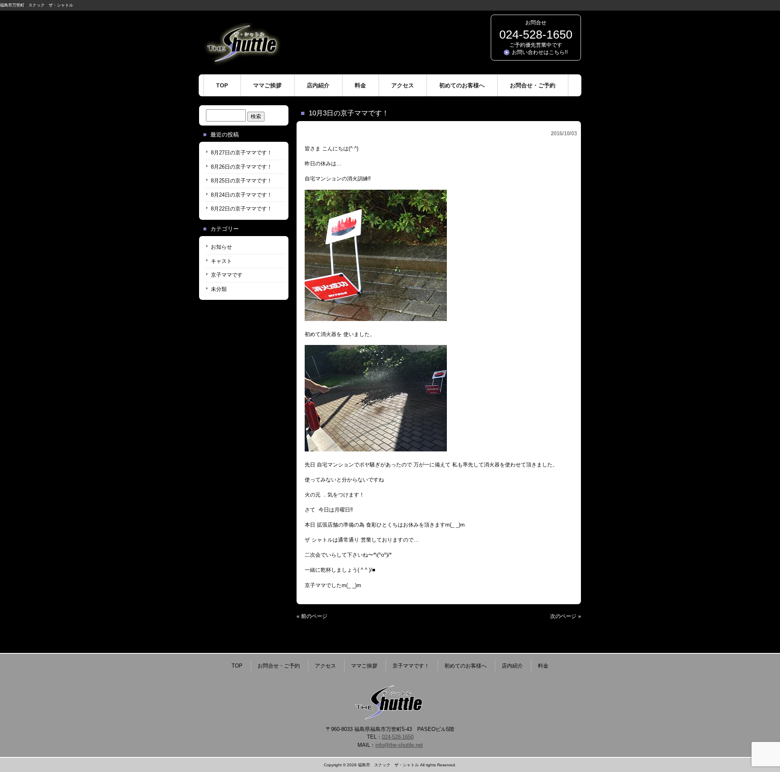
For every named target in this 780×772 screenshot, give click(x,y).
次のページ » (565, 616)
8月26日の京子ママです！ (241, 167)
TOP (237, 666)
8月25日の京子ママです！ (241, 181)
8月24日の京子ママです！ (241, 195)
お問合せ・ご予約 (279, 666)
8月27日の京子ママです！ (241, 153)
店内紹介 (512, 666)
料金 (543, 666)
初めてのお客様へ (465, 666)
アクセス (325, 666)
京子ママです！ (410, 666)
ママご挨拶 (364, 666)
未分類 (219, 289)
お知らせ (221, 247)
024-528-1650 (535, 34)
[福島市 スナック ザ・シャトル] (241, 62)
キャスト (221, 261)
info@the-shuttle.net (399, 745)
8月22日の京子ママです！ (241, 209)
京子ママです (227, 275)
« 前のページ (312, 616)
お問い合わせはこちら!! (540, 52)
